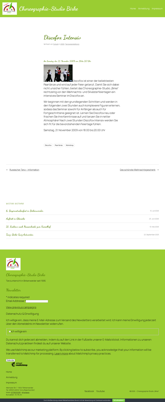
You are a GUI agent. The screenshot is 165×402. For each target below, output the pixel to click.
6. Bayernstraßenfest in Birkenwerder (24, 210)
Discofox (48, 145)
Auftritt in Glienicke (15, 218)
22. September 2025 (151, 234)
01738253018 (16, 392)
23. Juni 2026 (154, 219)
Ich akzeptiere (118, 400)
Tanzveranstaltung (72, 44)
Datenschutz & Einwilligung (22, 314)
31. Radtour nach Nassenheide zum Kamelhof (28, 226)
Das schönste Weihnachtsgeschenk (137, 169)
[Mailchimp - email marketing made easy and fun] (19, 366)
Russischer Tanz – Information (24, 169)
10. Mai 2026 (154, 227)
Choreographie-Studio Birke (48, 8)
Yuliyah (55, 44)
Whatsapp (25, 392)
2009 (62, 44)
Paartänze (59, 145)
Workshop (69, 145)
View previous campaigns (21, 307)
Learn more (61, 353)
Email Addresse (16, 301)
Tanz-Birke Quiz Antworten (19, 234)
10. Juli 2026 (154, 211)
